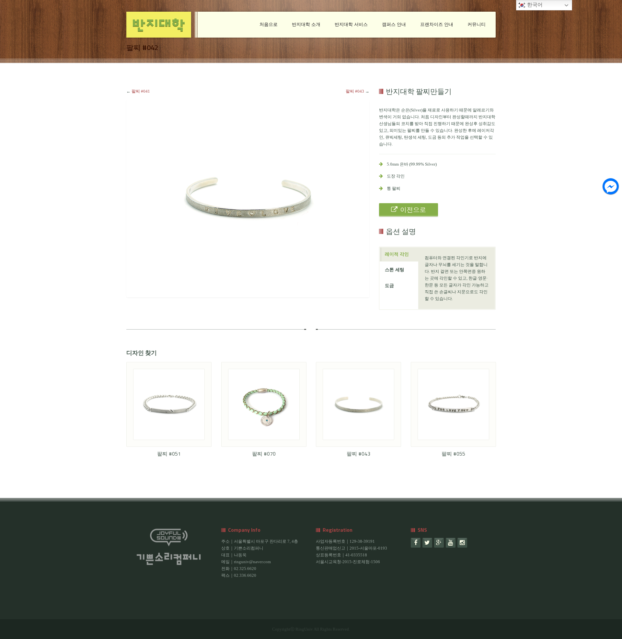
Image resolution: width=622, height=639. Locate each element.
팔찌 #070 (264, 454)
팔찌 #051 (169, 454)
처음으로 (268, 24)
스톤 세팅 (394, 269)
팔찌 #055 (453, 454)
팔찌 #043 (355, 91)
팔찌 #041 (141, 91)
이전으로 (413, 209)
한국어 (534, 4)
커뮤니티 (476, 24)
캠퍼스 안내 (394, 24)
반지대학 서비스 (351, 24)
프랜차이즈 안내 (436, 24)
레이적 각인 (397, 254)
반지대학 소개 (306, 24)
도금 (389, 285)
